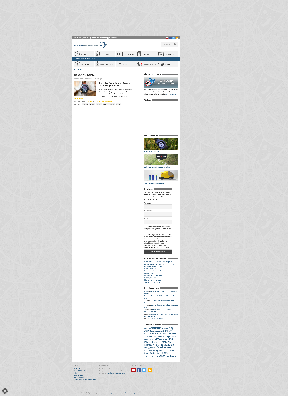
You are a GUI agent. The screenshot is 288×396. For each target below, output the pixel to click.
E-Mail (146, 219)
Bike (157, 331)
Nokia (154, 348)
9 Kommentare (107, 101)
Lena (146, 291)
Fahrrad (155, 333)
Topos (105, 104)
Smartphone (166, 350)
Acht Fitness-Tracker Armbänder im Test (159, 264)
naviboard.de (102, 38)
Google (167, 336)
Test (165, 353)
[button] (5, 391)
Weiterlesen (78, 98)
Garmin (92, 104)
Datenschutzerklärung (127, 393)
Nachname (148, 211)
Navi (157, 344)
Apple (147, 330)
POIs (146, 350)
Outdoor (162, 347)
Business (167, 330)
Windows (77, 373)
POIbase (171, 347)
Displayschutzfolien (151, 278)
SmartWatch (150, 353)
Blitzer (161, 331)
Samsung (153, 350)
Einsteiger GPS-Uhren (152, 280)
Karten (99, 104)
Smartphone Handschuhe (154, 282)
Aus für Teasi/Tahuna (157, 319)
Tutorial (112, 104)
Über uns (140, 393)
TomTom (150, 355)
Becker (153, 331)
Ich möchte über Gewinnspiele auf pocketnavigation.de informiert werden (157, 229)
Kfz (161, 342)
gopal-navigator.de (89, 38)
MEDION (166, 342)
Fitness (166, 333)
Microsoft (149, 344)
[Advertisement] (128, 18)
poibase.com (112, 38)
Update (161, 355)
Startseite (77, 38)
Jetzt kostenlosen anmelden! (116, 373)
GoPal (151, 339)
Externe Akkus (149, 273)
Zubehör (173, 356)
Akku (145, 328)
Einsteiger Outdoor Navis (154, 271)
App (171, 328)
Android (156, 328)
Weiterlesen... (171, 94)
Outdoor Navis (79, 377)
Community (147, 334)
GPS (157, 339)
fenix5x (79, 70)
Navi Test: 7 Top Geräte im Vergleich (158, 262)
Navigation (167, 344)
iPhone (147, 342)
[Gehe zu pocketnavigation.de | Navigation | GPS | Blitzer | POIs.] (74, 69)
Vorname (147, 203)
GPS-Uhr (163, 340)
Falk (160, 334)
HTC (167, 340)
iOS (171, 339)
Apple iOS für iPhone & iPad (83, 371)
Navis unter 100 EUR (152, 269)
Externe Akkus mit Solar (153, 275)
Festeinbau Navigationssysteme (85, 379)
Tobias (98, 101)
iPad (174, 340)
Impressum (113, 393)
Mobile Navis (78, 375)
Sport (159, 353)
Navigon (148, 347)
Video (118, 104)
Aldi (149, 328)
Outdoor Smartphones (153, 266)
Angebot (165, 328)
